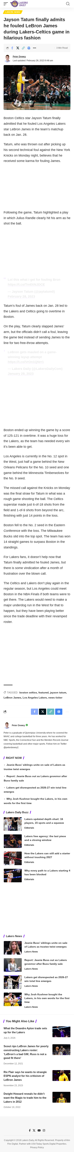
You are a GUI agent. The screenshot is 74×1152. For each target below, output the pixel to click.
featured (43, 692)
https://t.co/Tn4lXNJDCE (26, 284)
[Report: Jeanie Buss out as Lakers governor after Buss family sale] (13, 965)
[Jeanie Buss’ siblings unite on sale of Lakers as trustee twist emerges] (13, 948)
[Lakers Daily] (19, 4)
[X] (34, 1130)
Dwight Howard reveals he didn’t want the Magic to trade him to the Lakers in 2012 (25, 1097)
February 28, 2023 (21, 296)
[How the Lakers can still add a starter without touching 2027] (13, 858)
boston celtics (28, 692)
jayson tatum (58, 692)
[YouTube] (39, 1130)
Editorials (29, 828)
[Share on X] (17, 48)
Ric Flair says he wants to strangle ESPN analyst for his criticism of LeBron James (25, 1076)
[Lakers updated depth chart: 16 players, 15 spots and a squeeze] (13, 824)
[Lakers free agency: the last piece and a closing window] (13, 841)
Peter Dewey (19, 56)
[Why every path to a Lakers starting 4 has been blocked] (13, 875)
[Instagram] (44, 1130)
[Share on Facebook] (12, 48)
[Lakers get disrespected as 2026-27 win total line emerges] (13, 982)
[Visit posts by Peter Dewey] (7, 58)
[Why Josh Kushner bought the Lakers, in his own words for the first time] (13, 999)
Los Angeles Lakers (35, 697)
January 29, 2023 (21, 373)
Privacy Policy (37, 1147)
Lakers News (12, 12)
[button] (7, 4)
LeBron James (12, 697)
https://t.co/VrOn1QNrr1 (26, 362)
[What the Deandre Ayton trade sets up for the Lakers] (61, 1031)
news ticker (55, 697)
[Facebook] (29, 1130)
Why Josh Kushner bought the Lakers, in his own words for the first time (47, 998)
